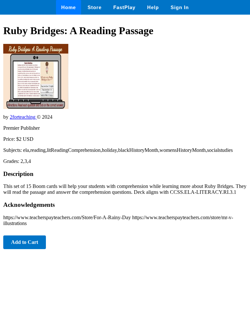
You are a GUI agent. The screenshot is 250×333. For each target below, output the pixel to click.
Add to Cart (24, 242)
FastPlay (124, 7)
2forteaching (23, 117)
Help (153, 7)
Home (68, 7)
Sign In (180, 7)
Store (95, 7)
